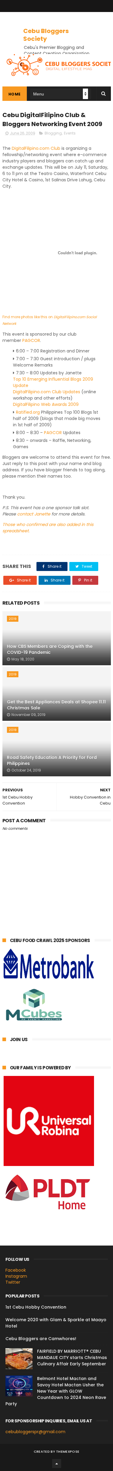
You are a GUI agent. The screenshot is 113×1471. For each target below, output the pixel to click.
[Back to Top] (56, 1463)
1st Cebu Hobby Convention (35, 1307)
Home (14, 94)
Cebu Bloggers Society (46, 35)
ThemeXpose (67, 1451)
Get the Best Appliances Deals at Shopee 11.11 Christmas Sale (56, 705)
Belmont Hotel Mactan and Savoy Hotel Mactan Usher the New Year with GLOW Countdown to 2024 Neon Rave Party (55, 1391)
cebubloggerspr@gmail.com (35, 1432)
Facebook (15, 1270)
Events (70, 133)
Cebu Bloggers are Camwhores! (40, 1339)
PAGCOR (31, 340)
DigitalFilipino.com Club (36, 148)
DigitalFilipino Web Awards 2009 (46, 404)
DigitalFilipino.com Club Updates (46, 392)
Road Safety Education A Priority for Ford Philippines (52, 760)
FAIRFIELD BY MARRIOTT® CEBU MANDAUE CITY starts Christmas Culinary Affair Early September (72, 1357)
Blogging (53, 133)
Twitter (12, 1282)
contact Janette (33, 514)
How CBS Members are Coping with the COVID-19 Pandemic (50, 649)
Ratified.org (28, 412)
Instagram (16, 1276)
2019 (13, 618)
